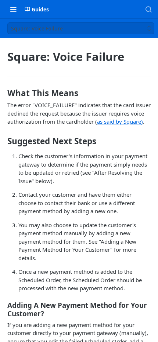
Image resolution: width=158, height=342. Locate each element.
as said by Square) (120, 121)
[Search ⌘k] (148, 9)
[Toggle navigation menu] (13, 9)
